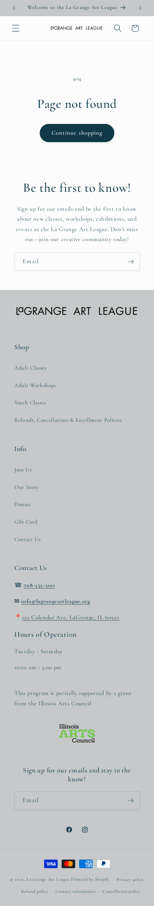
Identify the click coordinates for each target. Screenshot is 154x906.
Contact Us (27, 539)
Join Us (23, 469)
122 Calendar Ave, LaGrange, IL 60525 (71, 617)
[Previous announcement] (14, 8)
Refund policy (34, 891)
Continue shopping (77, 132)
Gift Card (26, 522)
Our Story (26, 487)
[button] (15, 28)
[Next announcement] (140, 8)
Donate (22, 504)
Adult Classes (30, 368)
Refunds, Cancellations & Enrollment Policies (68, 420)
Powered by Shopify (90, 879)
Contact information (76, 891)
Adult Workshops (35, 385)
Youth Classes (30, 402)
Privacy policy (130, 879)
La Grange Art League (48, 879)
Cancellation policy (121, 891)
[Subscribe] (130, 261)
